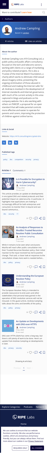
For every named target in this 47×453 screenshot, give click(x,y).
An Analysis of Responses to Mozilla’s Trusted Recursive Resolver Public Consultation (29, 230)
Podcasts (28, 407)
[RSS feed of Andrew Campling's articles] (16, 143)
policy (11, 262)
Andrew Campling (27, 185)
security (11, 214)
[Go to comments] (36, 218)
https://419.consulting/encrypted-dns (25, 136)
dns (5, 214)
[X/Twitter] (4, 143)
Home (23, 424)
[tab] (6, 170)
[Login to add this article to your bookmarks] (44, 218)
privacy (17, 262)
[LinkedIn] (10, 143)
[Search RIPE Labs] (43, 12)
